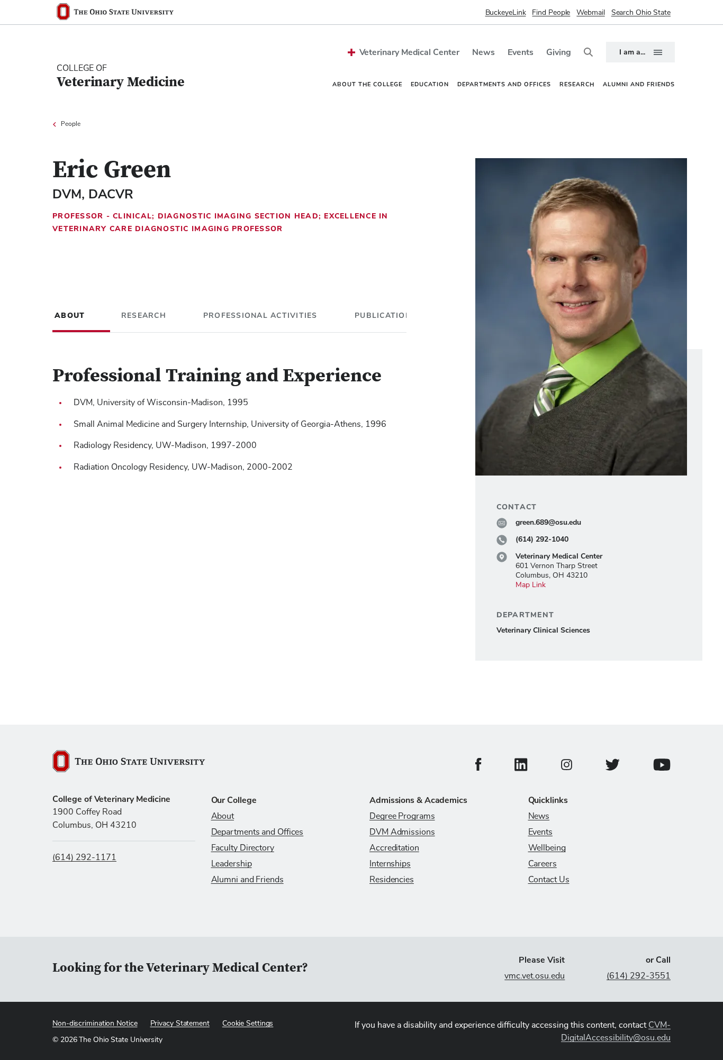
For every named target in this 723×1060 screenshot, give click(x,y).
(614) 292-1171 (84, 857)
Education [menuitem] (430, 84)
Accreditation (394, 848)
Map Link (531, 585)
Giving (558, 52)
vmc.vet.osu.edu (534, 976)
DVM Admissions (402, 832)
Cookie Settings (248, 1023)
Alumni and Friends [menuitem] (639, 84)
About (222, 816)
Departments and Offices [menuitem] (504, 84)
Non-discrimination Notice (95, 1023)
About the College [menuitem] (367, 84)
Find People (551, 12)
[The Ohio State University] (119, 12)
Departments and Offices (257, 832)
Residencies (391, 879)
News (483, 52)
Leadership (231, 864)
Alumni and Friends (247, 879)
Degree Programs (402, 816)
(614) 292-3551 (639, 976)
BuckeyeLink (505, 12)
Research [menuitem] (576, 84)
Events (521, 52)
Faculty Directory (242, 848)
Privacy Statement (180, 1023)
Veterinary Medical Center (409, 52)
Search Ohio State (641, 12)
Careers (542, 864)
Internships (390, 864)
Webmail (590, 12)
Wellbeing (547, 848)
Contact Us (549, 879)
